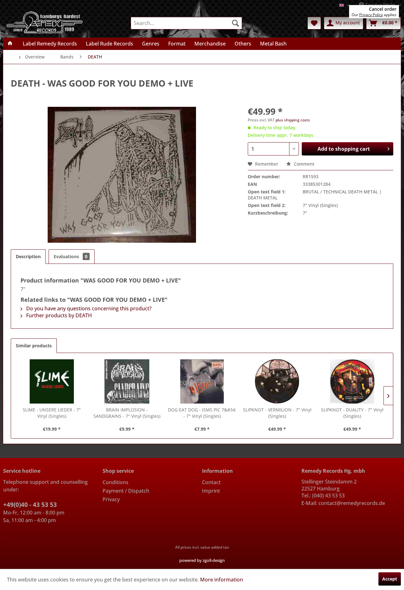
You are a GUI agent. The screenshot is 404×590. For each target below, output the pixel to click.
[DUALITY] (352, 381)
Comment (303, 164)
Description (28, 256)
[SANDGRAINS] (126, 381)
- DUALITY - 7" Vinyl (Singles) (352, 413)
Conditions (115, 482)
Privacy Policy (371, 14)
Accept (389, 579)
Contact (211, 482)
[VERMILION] (277, 381)
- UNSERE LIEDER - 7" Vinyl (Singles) (52, 413)
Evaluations (70, 256)
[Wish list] (314, 23)
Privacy (111, 499)
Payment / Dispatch (126, 490)
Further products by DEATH (58, 315)
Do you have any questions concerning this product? (88, 308)
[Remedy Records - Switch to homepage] (44, 21)
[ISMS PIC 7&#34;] (202, 381)
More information (221, 579)
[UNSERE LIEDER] (51, 381)
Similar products (34, 346)
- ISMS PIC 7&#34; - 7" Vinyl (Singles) (202, 413)
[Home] (10, 44)
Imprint (211, 490)
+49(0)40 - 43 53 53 (30, 505)
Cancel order (382, 9)
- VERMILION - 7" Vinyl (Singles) (277, 413)
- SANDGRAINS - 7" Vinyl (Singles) (126, 413)
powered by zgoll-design (202, 560)
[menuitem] (186, 23)
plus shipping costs (293, 120)
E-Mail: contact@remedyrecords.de (343, 503)
